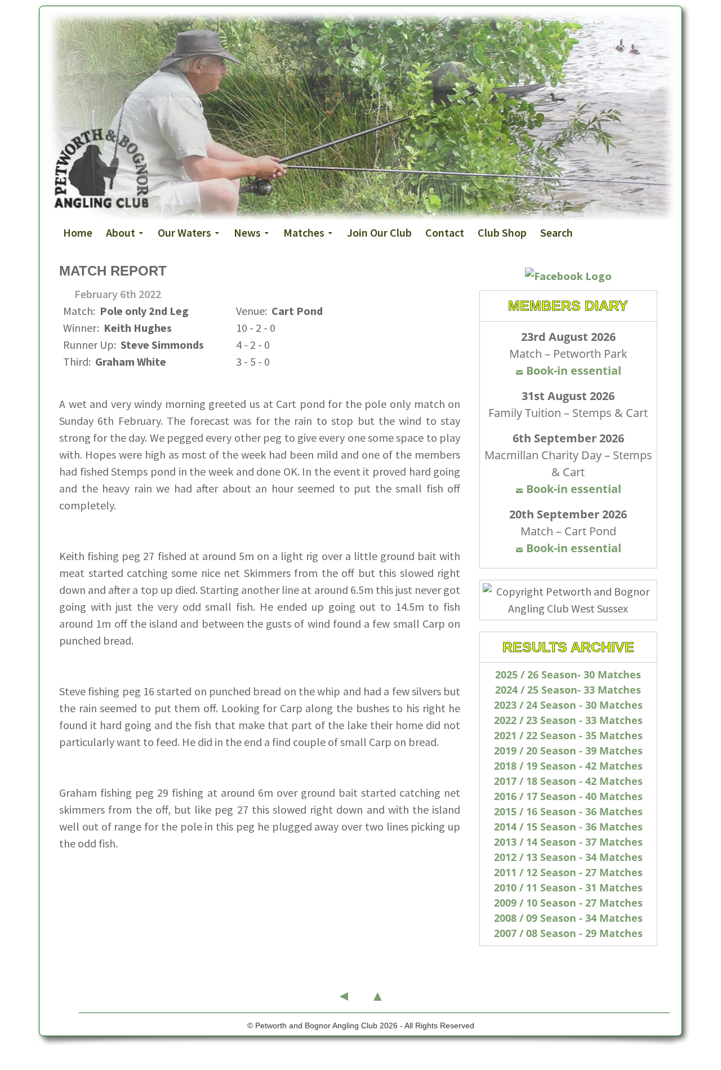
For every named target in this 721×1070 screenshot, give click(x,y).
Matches (303, 232)
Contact (444, 232)
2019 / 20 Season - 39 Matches (568, 750)
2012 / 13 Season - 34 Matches (568, 857)
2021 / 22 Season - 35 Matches (568, 735)
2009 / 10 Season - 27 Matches (568, 902)
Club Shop (502, 232)
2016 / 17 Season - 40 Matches (568, 796)
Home (77, 232)
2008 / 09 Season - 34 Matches (568, 918)
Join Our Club (379, 232)
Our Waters (184, 232)
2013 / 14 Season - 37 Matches (568, 842)
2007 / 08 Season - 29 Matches (568, 933)
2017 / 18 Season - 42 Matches (568, 781)
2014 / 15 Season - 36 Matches (568, 826)
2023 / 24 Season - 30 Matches (568, 705)
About (120, 232)
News (247, 232)
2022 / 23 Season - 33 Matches (568, 720)
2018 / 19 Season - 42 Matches (568, 765)
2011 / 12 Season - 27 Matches (568, 872)
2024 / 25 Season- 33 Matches (568, 689)
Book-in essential (573, 370)
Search (556, 232)
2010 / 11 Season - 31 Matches (568, 887)
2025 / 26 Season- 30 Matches (568, 674)
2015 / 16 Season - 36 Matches (568, 811)
